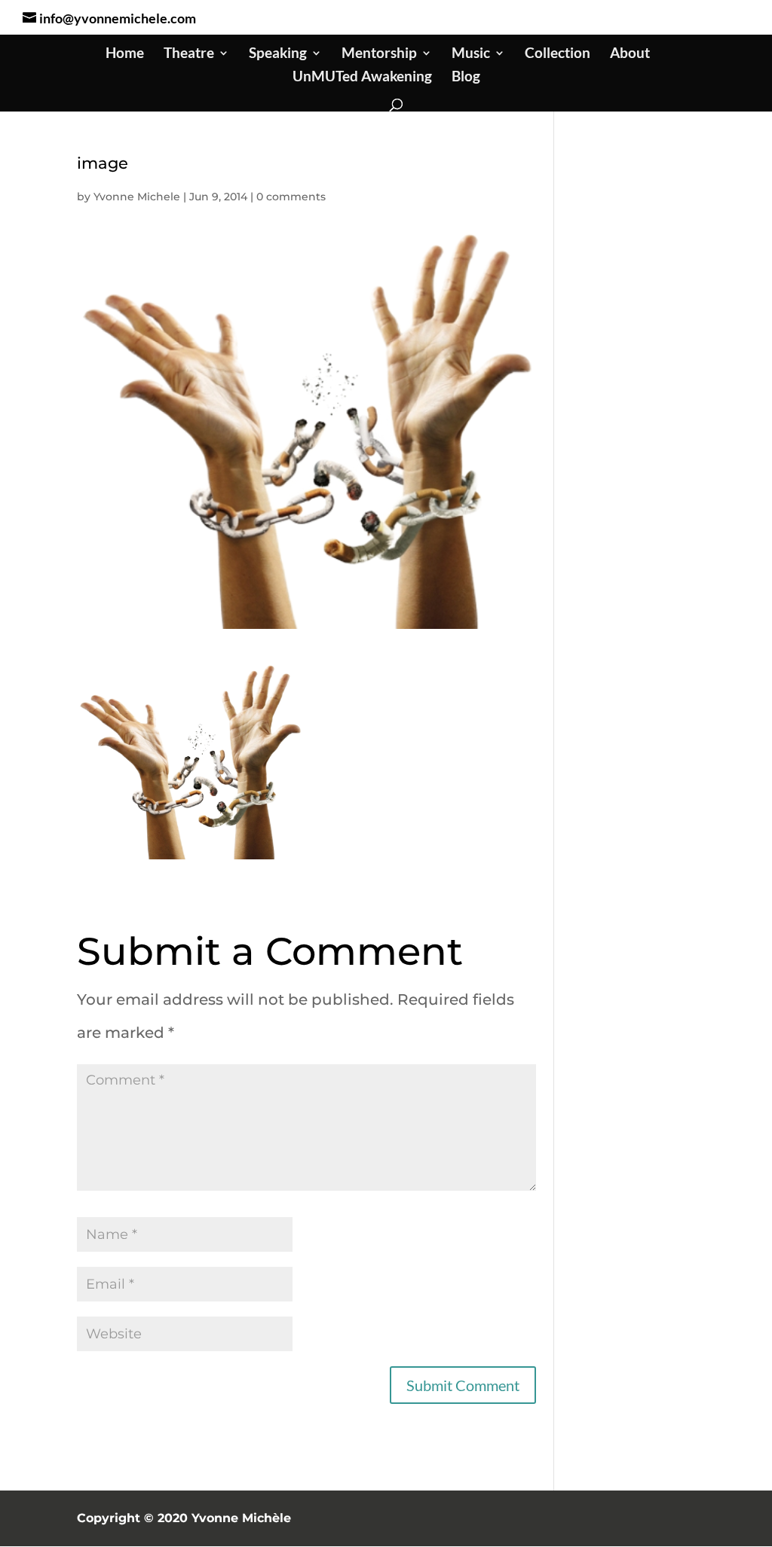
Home (125, 54)
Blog (466, 77)
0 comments (291, 196)
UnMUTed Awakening (362, 77)
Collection (557, 54)
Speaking (278, 54)
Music (471, 54)
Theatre (189, 54)
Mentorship (379, 54)
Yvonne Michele (136, 196)
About (630, 54)
